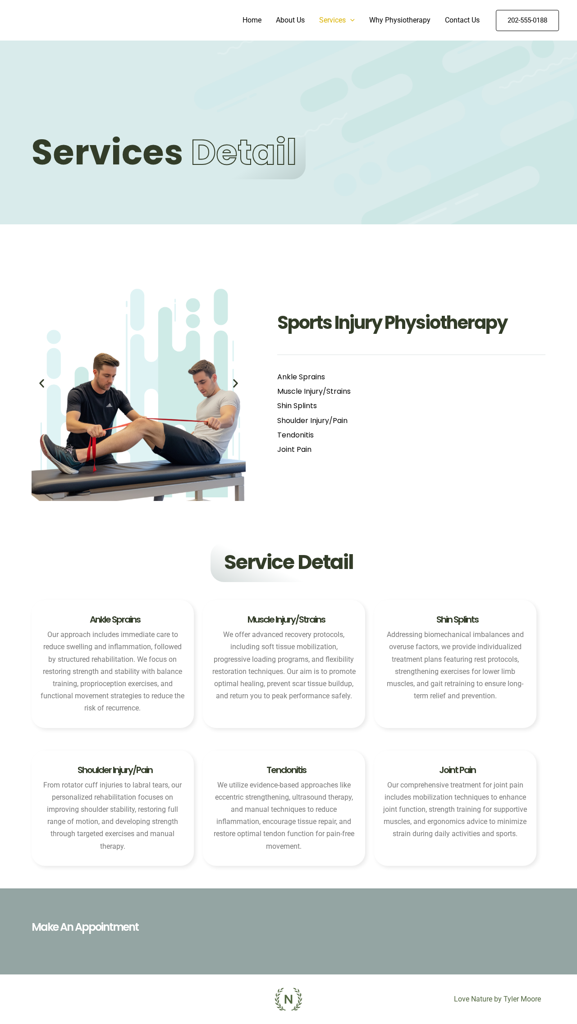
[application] (350, 20)
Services (332, 20)
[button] (41, 383)
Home (252, 20)
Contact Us (462, 20)
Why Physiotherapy (399, 20)
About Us (290, 20)
